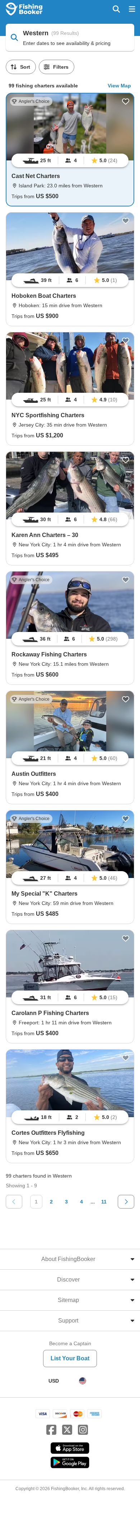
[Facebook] (51, 1430)
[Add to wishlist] (125, 101)
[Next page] (126, 1202)
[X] (67, 1430)
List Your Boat (70, 1358)
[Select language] (82, 1381)
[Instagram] (83, 1430)
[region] (70, 160)
